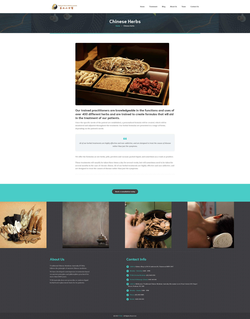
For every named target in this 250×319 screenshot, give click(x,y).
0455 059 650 (137, 299)
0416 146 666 (143, 279)
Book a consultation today (125, 191)
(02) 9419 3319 (142, 275)
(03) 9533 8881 (137, 295)
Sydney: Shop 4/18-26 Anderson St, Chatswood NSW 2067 (151, 266)
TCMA (120, 316)
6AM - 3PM (139, 290)
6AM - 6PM (140, 271)
